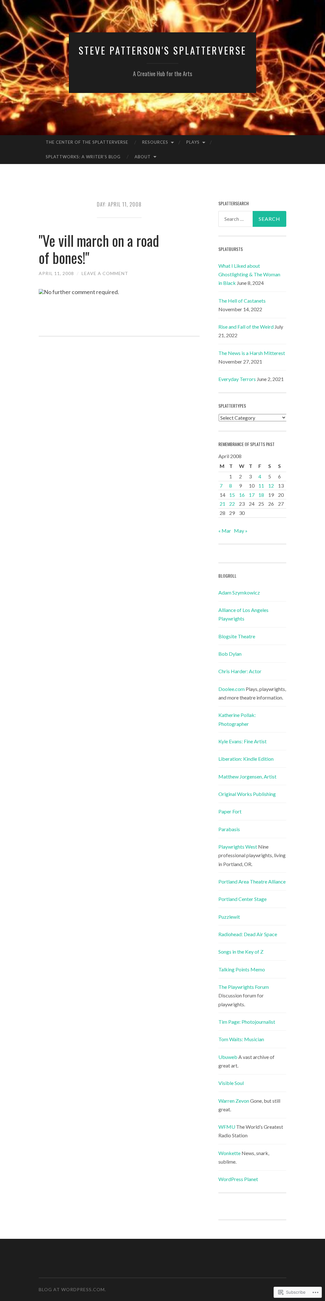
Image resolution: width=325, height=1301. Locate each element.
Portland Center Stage (242, 899)
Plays (193, 142)
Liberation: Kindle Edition (246, 759)
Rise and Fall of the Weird (246, 327)
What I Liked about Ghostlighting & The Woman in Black (249, 274)
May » (241, 531)
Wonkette (229, 1153)
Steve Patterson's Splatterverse (162, 50)
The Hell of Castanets (242, 301)
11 (261, 486)
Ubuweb (227, 1057)
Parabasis (229, 829)
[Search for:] (252, 219)
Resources (155, 142)
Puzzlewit (229, 917)
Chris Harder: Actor (240, 671)
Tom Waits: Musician (241, 1039)
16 (242, 495)
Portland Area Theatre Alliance (252, 881)
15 (232, 495)
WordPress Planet (238, 1179)
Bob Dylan (230, 654)
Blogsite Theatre (236, 636)
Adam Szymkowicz (239, 592)
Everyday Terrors (237, 379)
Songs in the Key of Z (240, 952)
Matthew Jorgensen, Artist (247, 776)
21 (222, 504)
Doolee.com (231, 689)
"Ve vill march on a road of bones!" (99, 249)
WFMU (226, 1127)
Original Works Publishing (247, 794)
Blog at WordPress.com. (72, 1289)
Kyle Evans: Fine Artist (242, 741)
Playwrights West (237, 847)
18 (261, 495)
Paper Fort (230, 811)
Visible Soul (231, 1083)
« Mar (224, 531)
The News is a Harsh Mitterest (251, 353)
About (143, 156)
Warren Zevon (233, 1101)
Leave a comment (105, 273)
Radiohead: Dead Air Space (247, 934)
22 (232, 504)
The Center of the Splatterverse (87, 142)
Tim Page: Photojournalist (246, 1022)
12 (271, 486)
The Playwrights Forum (243, 987)
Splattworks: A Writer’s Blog (83, 156)
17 (252, 495)
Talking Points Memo (241, 969)
